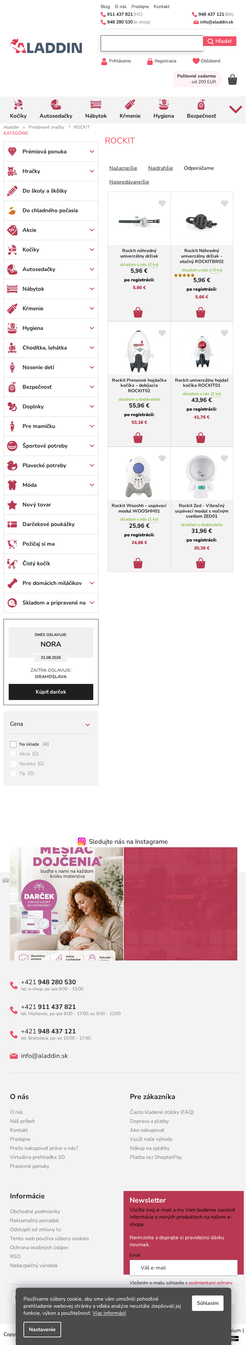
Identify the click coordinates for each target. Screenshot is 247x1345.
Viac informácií (107, 1313)
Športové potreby (42, 446)
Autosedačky (36, 269)
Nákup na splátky (147, 1148)
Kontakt (159, 7)
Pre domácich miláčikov (49, 583)
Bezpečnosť (34, 387)
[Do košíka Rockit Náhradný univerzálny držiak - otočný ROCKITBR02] (199, 311)
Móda (27, 485)
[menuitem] (16, 109)
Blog (103, 7)
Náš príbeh (19, 1121)
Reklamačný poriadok (32, 1220)
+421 (45, 982)
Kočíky (28, 249)
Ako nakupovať (145, 1130)
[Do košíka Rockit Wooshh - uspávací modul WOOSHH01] (136, 561)
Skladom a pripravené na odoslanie (51, 606)
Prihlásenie (118, 61)
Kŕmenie (30, 308)
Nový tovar (34, 504)
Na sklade (32, 744)
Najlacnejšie (121, 168)
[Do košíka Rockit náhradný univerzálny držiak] (136, 311)
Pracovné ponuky (27, 1166)
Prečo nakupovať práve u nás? (41, 1148)
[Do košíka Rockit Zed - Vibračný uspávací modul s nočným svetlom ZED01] (199, 561)
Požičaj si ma (36, 544)
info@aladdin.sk (41, 1056)
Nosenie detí (35, 367)
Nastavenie (40, 1329)
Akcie (27, 230)
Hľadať (221, 41)
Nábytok (30, 289)
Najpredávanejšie (127, 182)
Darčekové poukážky (46, 524)
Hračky (29, 171)
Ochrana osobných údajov (36, 1247)
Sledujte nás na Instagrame (126, 841)
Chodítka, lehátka (42, 347)
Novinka (29, 764)
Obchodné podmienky (32, 1211)
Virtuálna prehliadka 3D (34, 1157)
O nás (118, 7)
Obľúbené (208, 61)
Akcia (26, 754)
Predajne (138, 7)
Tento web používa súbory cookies (47, 1238)
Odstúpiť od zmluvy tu (33, 1229)
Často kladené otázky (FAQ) (160, 1112)
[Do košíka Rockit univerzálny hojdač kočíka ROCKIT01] (199, 436)
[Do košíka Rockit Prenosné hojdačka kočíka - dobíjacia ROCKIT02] (136, 436)
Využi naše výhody (149, 1139)
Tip (24, 773)
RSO (12, 1256)
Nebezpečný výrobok (31, 1265)
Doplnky (30, 406)
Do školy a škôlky (42, 191)
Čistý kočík (34, 563)
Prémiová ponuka (42, 151)
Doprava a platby (147, 1121)
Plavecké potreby (42, 465)
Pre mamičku (36, 426)
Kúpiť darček (48, 691)
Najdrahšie (158, 168)
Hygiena (30, 328)
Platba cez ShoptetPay (153, 1157)
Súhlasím (205, 1303)
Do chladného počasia (47, 210)
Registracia (163, 61)
